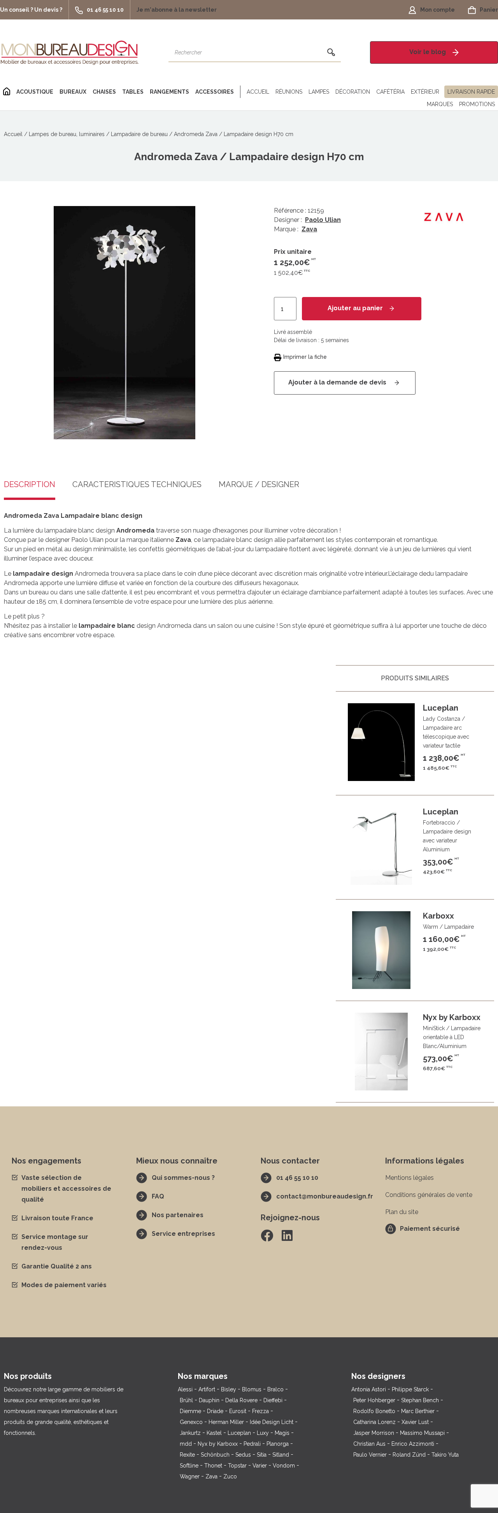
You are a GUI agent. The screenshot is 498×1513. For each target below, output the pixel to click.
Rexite (187, 1455)
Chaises (104, 92)
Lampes (319, 92)
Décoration (352, 92)
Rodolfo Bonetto (374, 1411)
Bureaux (73, 92)
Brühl (186, 1400)
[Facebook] (267, 1235)
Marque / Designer (259, 484)
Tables (133, 92)
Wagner (190, 1476)
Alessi (185, 1389)
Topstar (237, 1465)
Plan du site (401, 1212)
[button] (34, 9)
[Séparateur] (238, 92)
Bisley (228, 1389)
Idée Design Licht (271, 1422)
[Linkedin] (287, 1235)
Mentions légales (409, 1177)
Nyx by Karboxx (218, 1444)
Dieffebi (272, 1400)
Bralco (275, 1389)
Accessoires (214, 92)
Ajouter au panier (355, 308)
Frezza (260, 1411)
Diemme (190, 1411)
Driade (215, 1411)
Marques (440, 104)
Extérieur (425, 92)
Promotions (477, 104)
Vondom (284, 1465)
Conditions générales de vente (428, 1195)
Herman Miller (226, 1422)
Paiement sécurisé (430, 1228)
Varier (260, 1465)
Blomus (251, 1389)
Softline (189, 1465)
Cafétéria (390, 92)
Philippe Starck (410, 1389)
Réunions (288, 92)
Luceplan (239, 1433)
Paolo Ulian (323, 220)
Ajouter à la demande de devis (338, 382)
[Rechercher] (331, 52)
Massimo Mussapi (422, 1433)
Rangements (169, 92)
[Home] (6, 92)
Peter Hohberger (374, 1400)
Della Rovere (241, 1400)
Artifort (206, 1389)
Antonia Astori (368, 1389)
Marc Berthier (418, 1411)
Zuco (230, 1476)
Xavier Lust (415, 1422)
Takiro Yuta (445, 1455)
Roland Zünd (409, 1455)
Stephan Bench (420, 1400)
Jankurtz (190, 1433)
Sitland (280, 1455)
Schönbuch (215, 1455)
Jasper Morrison (373, 1433)
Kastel (214, 1433)
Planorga (278, 1444)
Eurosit (237, 1411)
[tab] (137, 490)
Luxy (263, 1433)
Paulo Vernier (370, 1455)
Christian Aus (369, 1444)
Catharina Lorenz (374, 1422)
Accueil (258, 92)
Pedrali (252, 1444)
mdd (186, 1444)
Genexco (191, 1422)
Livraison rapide (471, 92)
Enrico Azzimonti (412, 1444)
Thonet (213, 1465)
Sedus (243, 1455)
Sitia (262, 1455)
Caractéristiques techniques (137, 484)
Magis (282, 1433)
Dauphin (209, 1400)
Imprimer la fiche (305, 357)
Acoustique (34, 92)
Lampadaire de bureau (139, 134)
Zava (309, 229)
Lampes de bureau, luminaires (67, 134)
